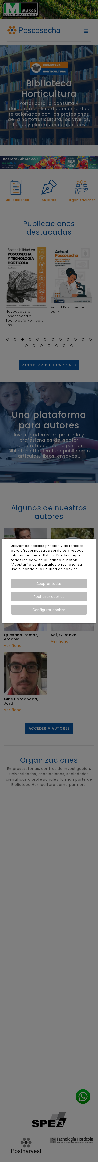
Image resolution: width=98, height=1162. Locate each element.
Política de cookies (60, 569)
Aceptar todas (49, 583)
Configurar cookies (49, 609)
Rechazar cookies (49, 596)
